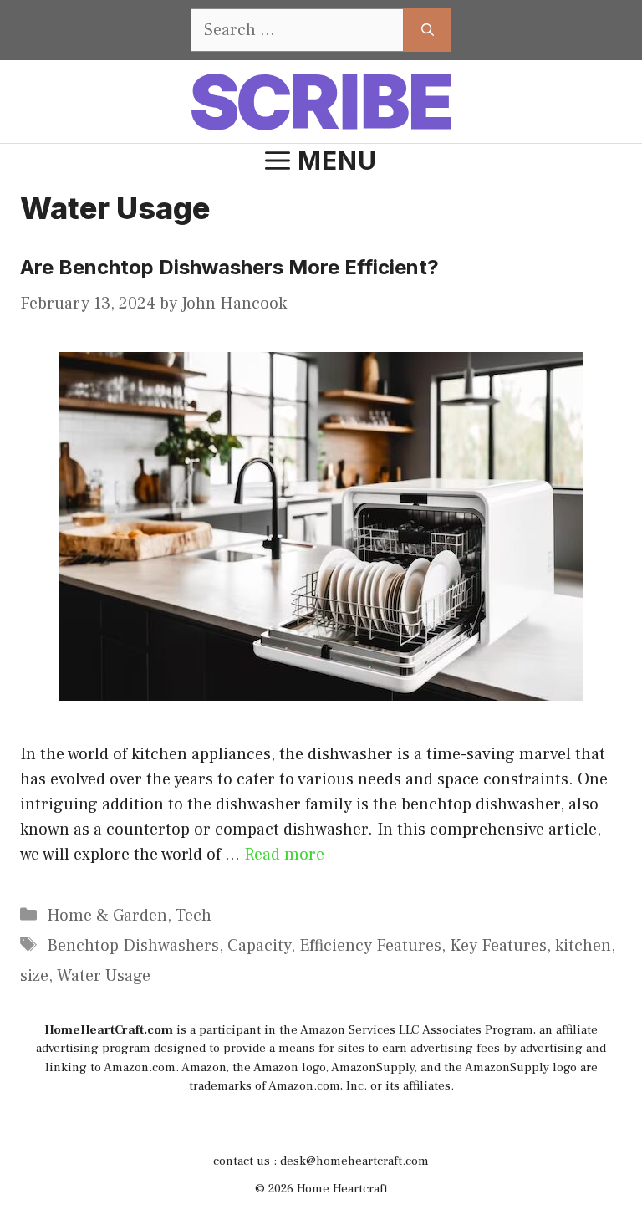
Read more (284, 854)
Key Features (498, 946)
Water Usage (103, 976)
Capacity (259, 946)
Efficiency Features (370, 946)
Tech (193, 916)
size (34, 976)
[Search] (427, 30)
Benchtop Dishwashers (133, 946)
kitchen (583, 946)
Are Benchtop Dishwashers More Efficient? (229, 267)
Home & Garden (107, 916)
